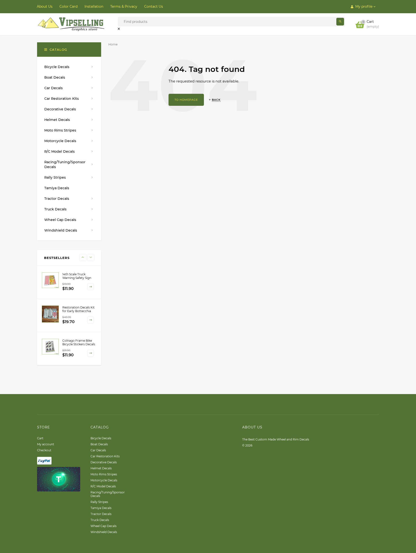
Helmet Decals (101, 468)
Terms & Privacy (123, 6)
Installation (93, 6)
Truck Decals (100, 520)
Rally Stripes (99, 502)
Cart (40, 438)
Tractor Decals (101, 514)
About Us (44, 6)
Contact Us (153, 6)
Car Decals (98, 450)
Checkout (44, 450)
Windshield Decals (104, 532)
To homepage (186, 99)
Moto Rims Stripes (104, 474)
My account (45, 444)
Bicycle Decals (101, 438)
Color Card (68, 6)
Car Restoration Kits (105, 456)
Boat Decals (99, 444)
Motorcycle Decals (104, 480)
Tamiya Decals (101, 508)
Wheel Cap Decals (104, 526)
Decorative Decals (104, 462)
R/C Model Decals (103, 486)
